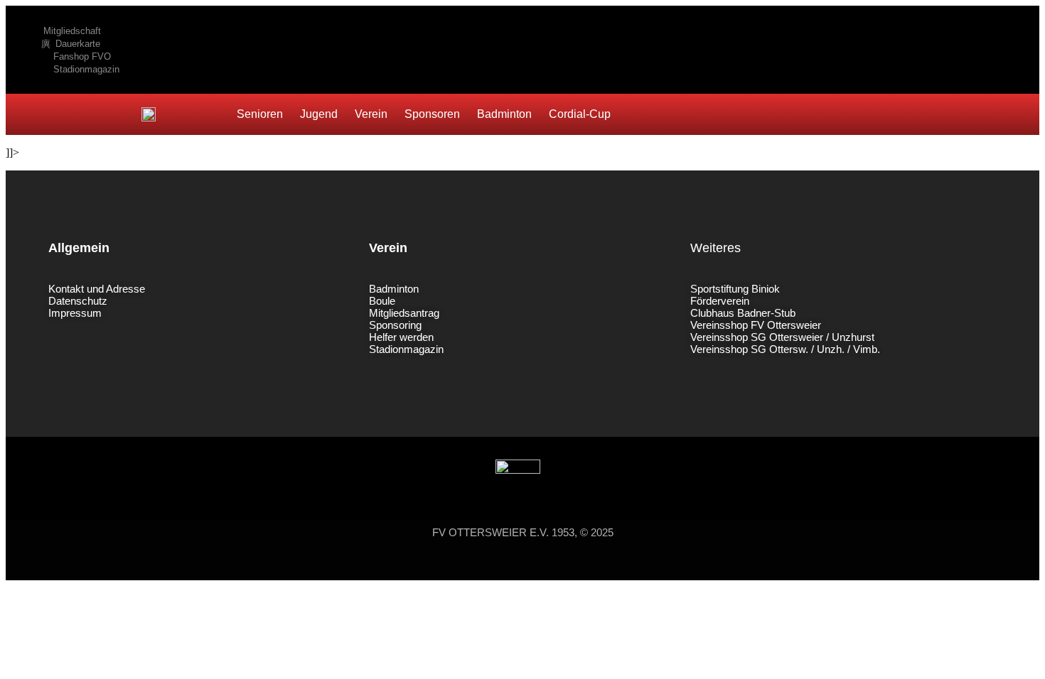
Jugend (319, 114)
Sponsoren (432, 114)
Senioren (260, 114)
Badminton (504, 114)
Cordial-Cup (580, 114)
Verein (371, 114)
